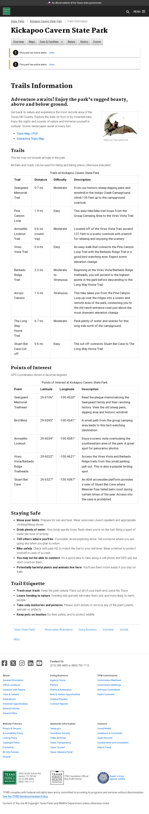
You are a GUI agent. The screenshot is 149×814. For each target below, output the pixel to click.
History (84, 42)
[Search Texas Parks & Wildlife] (128, 12)
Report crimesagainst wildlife (117, 777)
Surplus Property (58, 699)
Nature (71, 42)
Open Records (104, 738)
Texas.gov (55, 728)
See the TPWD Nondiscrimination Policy (25, 796)
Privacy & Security (12, 728)
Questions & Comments (109, 733)
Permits (54, 685)
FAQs (17, 639)
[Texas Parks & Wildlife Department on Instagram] (22, 663)
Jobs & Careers (11, 694)
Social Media (104, 728)
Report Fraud (104, 747)
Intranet (7, 756)
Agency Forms (57, 680)
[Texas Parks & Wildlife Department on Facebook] (4, 663)
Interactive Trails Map (30, 138)
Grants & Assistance (61, 689)
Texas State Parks (24, 629)
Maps (32, 42)
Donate (124, 629)
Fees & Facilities (49, 42)
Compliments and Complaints (112, 742)
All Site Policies (11, 752)
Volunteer (108, 629)
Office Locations (11, 685)
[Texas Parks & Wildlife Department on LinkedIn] (30, 663)
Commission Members (109, 680)
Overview (18, 42)
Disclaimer (8, 747)
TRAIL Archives (58, 738)
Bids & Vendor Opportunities (65, 694)
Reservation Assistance (59, 629)
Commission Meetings (109, 685)
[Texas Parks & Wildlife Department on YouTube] (39, 663)
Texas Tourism (57, 747)
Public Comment (105, 694)
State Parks (17, 21)
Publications (9, 699)
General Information (13, 680)
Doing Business (88, 629)
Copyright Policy (11, 742)
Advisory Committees (108, 689)
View (51, 52)
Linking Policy (10, 738)
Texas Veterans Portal (61, 752)
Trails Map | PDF (27, 133)
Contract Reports (59, 703)
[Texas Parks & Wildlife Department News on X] (13, 663)
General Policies (11, 708)
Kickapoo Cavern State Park (46, 21)
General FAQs (10, 713)
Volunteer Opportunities (15, 703)
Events (97, 42)
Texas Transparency (60, 742)
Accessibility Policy (13, 733)
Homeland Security (60, 733)
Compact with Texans (14, 689)
